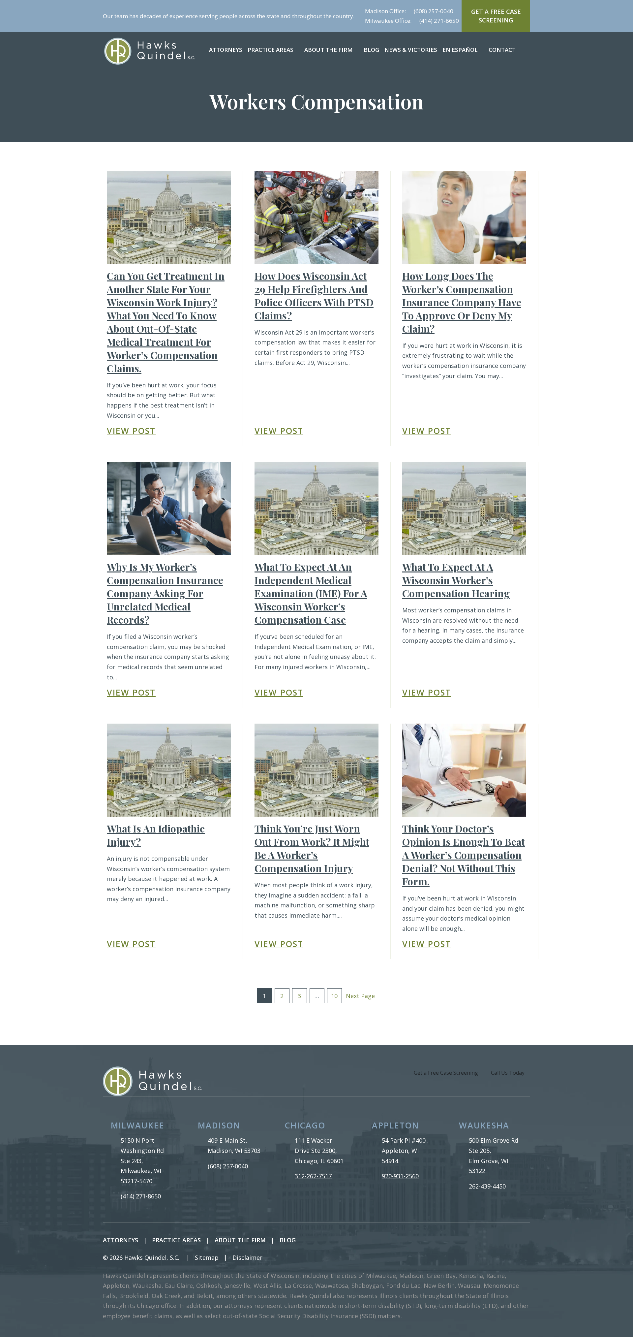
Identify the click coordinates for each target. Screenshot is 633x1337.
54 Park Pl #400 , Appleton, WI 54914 (405, 1150)
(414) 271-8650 (439, 20)
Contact (502, 49)
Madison (219, 1125)
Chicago (305, 1125)
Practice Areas (270, 49)
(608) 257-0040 (433, 11)
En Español (460, 49)
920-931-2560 (400, 1176)
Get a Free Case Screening (446, 1072)
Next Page (360, 996)
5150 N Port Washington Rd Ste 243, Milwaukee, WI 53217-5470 (142, 1160)
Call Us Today (508, 1072)
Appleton (395, 1125)
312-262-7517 (313, 1176)
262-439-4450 (487, 1186)
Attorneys (225, 49)
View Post (131, 431)
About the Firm (328, 49)
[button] (299, 50)
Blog (371, 49)
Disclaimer (247, 1257)
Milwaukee (138, 1125)
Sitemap (207, 1257)
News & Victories (410, 49)
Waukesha (484, 1125)
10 (334, 996)
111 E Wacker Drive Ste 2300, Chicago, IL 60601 (319, 1150)
